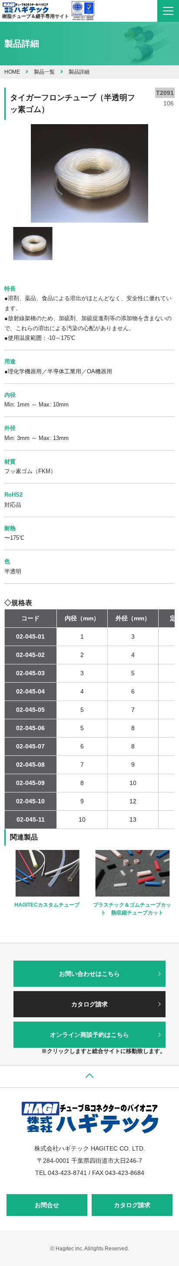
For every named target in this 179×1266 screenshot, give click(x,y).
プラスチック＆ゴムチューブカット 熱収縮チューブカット (132, 909)
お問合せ (47, 1205)
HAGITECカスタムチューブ (47, 905)
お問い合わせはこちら (89, 973)
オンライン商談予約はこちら (89, 1034)
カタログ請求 (89, 1004)
